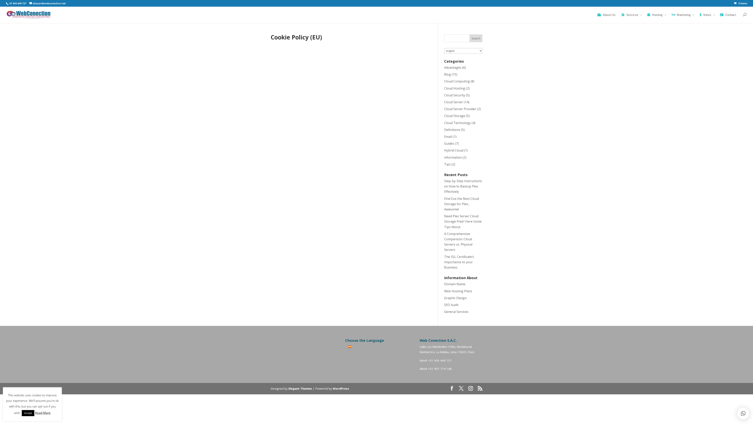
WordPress (341, 388)
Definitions (452, 130)
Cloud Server (453, 102)
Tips (447, 164)
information (453, 157)
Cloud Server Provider (460, 109)
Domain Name (454, 284)
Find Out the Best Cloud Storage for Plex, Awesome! (461, 203)
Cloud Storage (454, 116)
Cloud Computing (457, 81)
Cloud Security (454, 95)
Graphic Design (455, 298)
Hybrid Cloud (453, 150)
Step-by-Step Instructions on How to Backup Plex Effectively (463, 186)
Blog (447, 74)
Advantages (452, 67)
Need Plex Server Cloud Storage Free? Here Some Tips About (463, 221)
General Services (456, 312)
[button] (743, 413)
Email (448, 136)
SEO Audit (451, 305)
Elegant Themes (300, 388)
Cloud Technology (457, 123)
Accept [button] (28, 413)
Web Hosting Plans (458, 291)
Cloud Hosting (454, 88)
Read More (43, 413)
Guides (449, 143)
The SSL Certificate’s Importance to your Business (459, 262)
